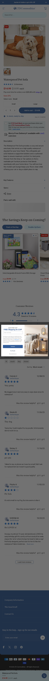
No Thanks (12, 350)
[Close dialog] (46, 326)
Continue (13, 346)
